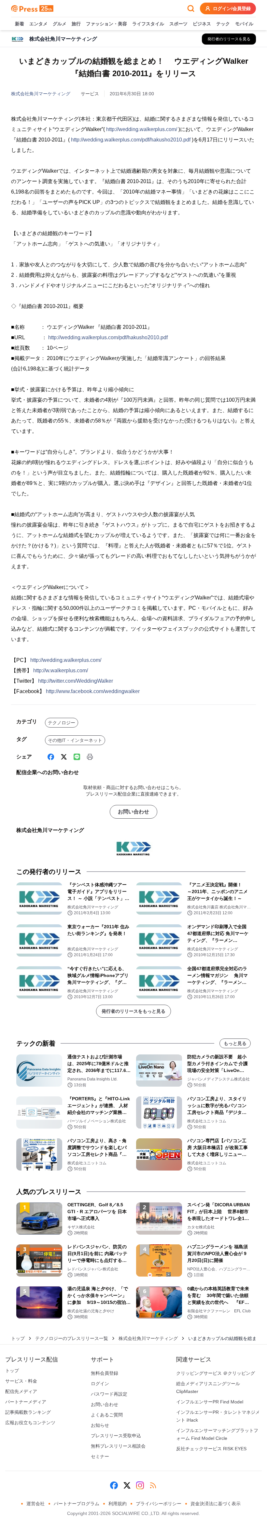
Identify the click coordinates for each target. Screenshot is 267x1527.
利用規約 (117, 1503)
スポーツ (178, 23)
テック (223, 23)
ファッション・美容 (106, 23)
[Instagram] (140, 1485)
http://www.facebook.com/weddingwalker (93, 691)
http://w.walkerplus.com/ (60, 670)
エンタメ (38, 23)
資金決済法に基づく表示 (215, 1503)
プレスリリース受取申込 (116, 1435)
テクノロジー (61, 722)
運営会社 (35, 1503)
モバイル (244, 23)
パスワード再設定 (109, 1394)
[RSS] (153, 1485)
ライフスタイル (148, 23)
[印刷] (90, 757)
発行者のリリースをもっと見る (133, 1011)
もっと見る (235, 1043)
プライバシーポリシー (158, 1503)
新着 (19, 23)
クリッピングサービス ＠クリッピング (215, 1373)
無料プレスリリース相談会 (118, 1446)
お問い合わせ (133, 811)
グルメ (59, 23)
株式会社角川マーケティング (40, 93)
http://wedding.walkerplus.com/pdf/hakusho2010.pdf (130, 139)
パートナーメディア (25, 1401)
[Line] (77, 757)
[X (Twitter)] (64, 757)
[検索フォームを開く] (191, 8)
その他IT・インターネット (75, 740)
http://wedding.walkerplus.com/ (141, 129)
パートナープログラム (76, 1503)
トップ (18, 1338)
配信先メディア (21, 1391)
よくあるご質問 (107, 1414)
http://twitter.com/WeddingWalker (75, 681)
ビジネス (202, 23)
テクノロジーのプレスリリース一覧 (71, 1338)
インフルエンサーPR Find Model (209, 1401)
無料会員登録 (104, 1373)
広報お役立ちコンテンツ (30, 1422)
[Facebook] (51, 757)
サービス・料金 (21, 1381)
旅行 (76, 23)
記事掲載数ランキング (28, 1412)
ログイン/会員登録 (232, 8)
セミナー (100, 1456)
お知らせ (100, 1425)
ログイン (100, 1383)
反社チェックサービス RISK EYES (211, 1448)
